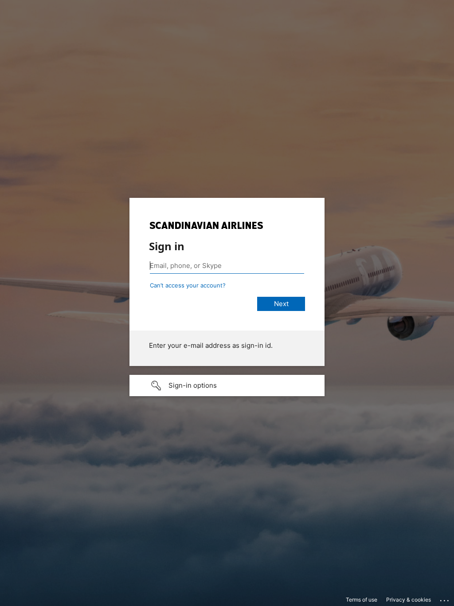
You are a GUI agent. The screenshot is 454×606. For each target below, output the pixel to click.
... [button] (445, 598)
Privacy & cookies (408, 599)
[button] (227, 385)
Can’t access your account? (188, 285)
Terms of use (361, 599)
